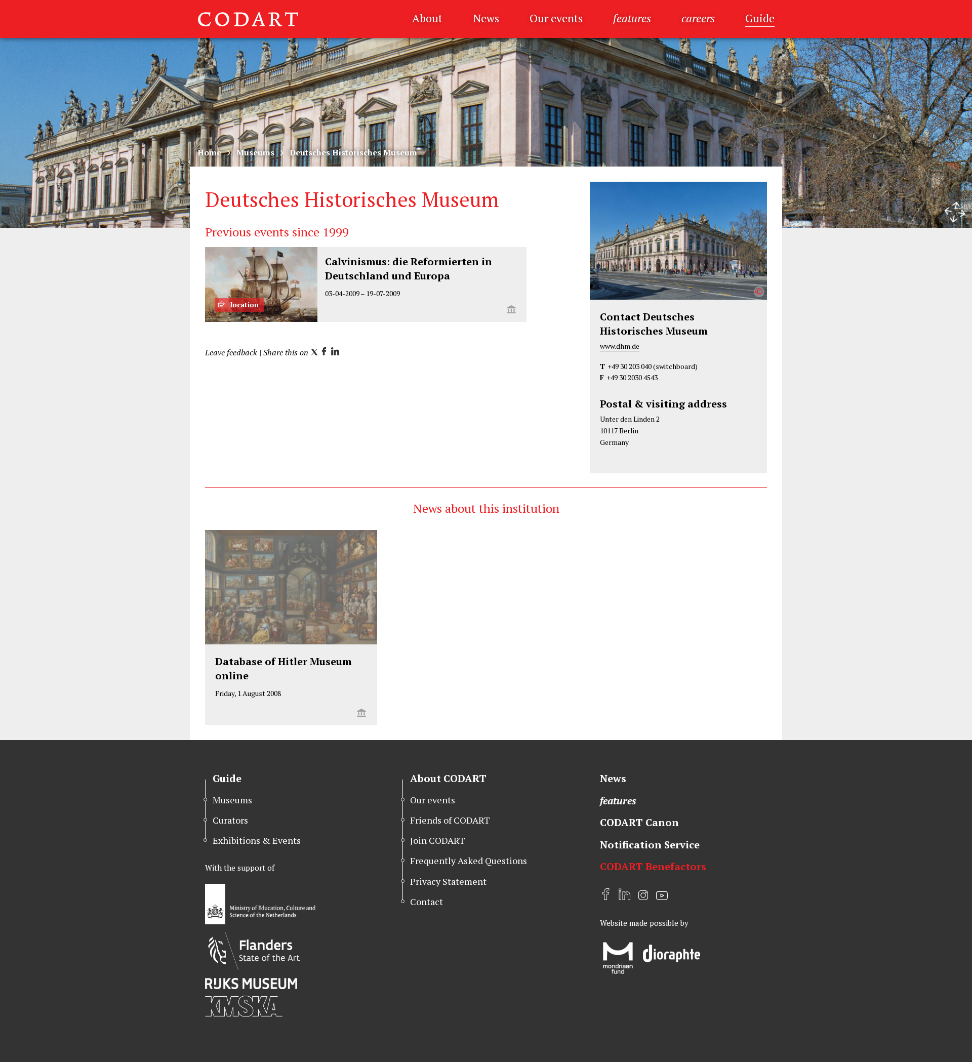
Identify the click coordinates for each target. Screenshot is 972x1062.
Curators (230, 820)
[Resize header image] (954, 212)
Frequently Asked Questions (468, 860)
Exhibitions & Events (257, 840)
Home (209, 152)
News (486, 18)
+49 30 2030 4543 (632, 377)
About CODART (448, 778)
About (427, 18)
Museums (255, 152)
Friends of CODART (450, 820)
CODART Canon (639, 822)
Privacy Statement (448, 881)
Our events (556, 18)
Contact (426, 901)
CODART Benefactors (653, 866)
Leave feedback (231, 352)
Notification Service (650, 844)
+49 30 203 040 (630, 366)
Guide (760, 18)
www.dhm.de (619, 346)
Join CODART (437, 840)
